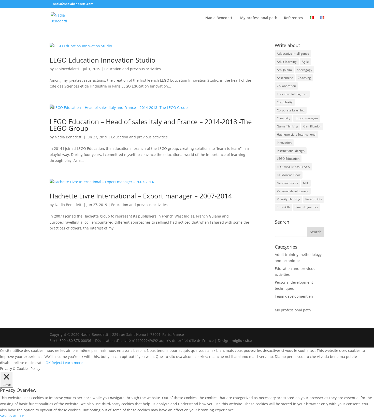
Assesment (285, 78)
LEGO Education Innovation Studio (102, 60)
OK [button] (48, 362)
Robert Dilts (313, 199)
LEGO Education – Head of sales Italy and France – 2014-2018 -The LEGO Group (151, 125)
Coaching (304, 78)
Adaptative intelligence (293, 53)
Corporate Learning (291, 110)
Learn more (73, 362)
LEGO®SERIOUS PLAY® (293, 167)
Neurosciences (287, 183)
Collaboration (286, 86)
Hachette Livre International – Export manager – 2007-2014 (141, 195)
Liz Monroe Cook (288, 175)
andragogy (304, 70)
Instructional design (291, 151)
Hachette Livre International (296, 134)
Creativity (283, 118)
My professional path (258, 18)
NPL (306, 183)
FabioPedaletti (67, 68)
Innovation (284, 142)
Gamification (312, 126)
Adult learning (287, 62)
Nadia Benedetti (219, 18)
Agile (305, 62)
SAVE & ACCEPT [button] (13, 415)
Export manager (306, 118)
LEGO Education (288, 158)
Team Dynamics (306, 207)
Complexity (285, 102)
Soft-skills (283, 207)
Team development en (294, 296)
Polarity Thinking (288, 199)
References (293, 18)
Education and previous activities (132, 68)
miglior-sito (242, 340)
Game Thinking (287, 126)
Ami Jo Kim (284, 70)
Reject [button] (57, 362)
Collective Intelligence (292, 94)
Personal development (293, 191)
